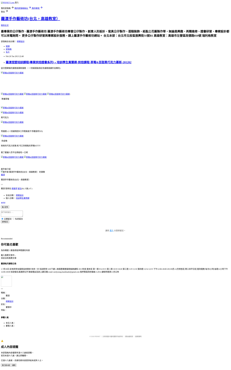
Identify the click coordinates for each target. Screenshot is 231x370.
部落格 (9, 49)
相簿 (8, 46)
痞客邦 (14, 189)
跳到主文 (5, 25)
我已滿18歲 (6, 365)
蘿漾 (3, 175)
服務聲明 (138, 336)
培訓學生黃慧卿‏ (22, 198)
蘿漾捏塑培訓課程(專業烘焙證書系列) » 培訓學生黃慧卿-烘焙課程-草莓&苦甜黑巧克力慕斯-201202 (68, 62)
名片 (8, 52)
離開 (13, 365)
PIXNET (97, 336)
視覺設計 (21, 41)
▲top (3, 202)
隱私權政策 (129, 336)
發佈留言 (5, 222)
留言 (20, 189)
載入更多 (5, 207)
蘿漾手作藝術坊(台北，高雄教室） (30, 19)
